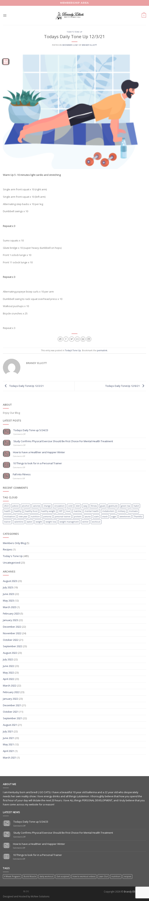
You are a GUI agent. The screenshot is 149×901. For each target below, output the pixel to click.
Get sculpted (63, 876)
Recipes (7, 549)
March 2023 (9, 607)
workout (96, 521)
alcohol (25, 506)
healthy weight (48, 511)
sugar (113, 516)
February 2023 (11, 613)
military (121, 511)
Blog (26, 891)
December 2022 (12, 626)
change (47, 506)
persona (47, 516)
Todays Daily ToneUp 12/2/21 (26, 386)
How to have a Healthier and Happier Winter (39, 452)
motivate (133, 511)
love (68, 511)
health (7, 511)
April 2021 (8, 751)
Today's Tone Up (74, 32)
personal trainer (62, 516)
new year (23, 516)
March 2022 (9, 685)
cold (70, 506)
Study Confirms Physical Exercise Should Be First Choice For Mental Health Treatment (63, 441)
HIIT (60, 511)
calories (36, 506)
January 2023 (10, 620)
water (29, 521)
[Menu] (5, 15)
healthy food (31, 511)
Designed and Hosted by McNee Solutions (26, 896)
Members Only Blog (14, 543)
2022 (6, 506)
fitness (94, 506)
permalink (102, 350)
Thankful (138, 516)
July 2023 (8, 587)
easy (85, 506)
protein (77, 516)
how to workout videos (84, 876)
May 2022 (8, 672)
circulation (59, 506)
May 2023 (8, 600)
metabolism (108, 511)
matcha (77, 511)
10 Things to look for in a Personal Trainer (37, 463)
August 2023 (10, 581)
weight (39, 521)
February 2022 (11, 692)
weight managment (69, 521)
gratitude (113, 506)
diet (78, 506)
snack (105, 516)
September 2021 (12, 718)
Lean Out (103, 876)
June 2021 (8, 738)
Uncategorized (11, 562)
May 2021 (8, 744)
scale (96, 516)
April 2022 (8, 679)
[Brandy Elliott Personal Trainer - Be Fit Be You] (74, 15)
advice (15, 506)
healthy (17, 511)
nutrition (35, 516)
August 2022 (10, 653)
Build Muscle (30, 876)
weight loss (51, 521)
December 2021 (12, 705)
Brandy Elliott (89, 45)
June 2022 (8, 666)
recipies (127, 876)
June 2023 (8, 594)
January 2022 (10, 698)
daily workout (46, 876)
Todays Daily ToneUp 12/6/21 (122, 386)
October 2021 (10, 711)
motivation (9, 516)
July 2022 (8, 659)
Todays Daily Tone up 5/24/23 (30, 430)
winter (85, 521)
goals (102, 506)
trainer (7, 521)
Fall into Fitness (22, 474)
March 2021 (9, 757)
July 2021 (8, 731)
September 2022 (12, 646)
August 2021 (10, 725)
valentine (18, 521)
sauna (88, 516)
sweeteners (125, 516)
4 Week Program (12, 876)
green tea (125, 506)
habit (136, 506)
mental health (92, 511)
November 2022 (12, 633)
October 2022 (10, 640)
